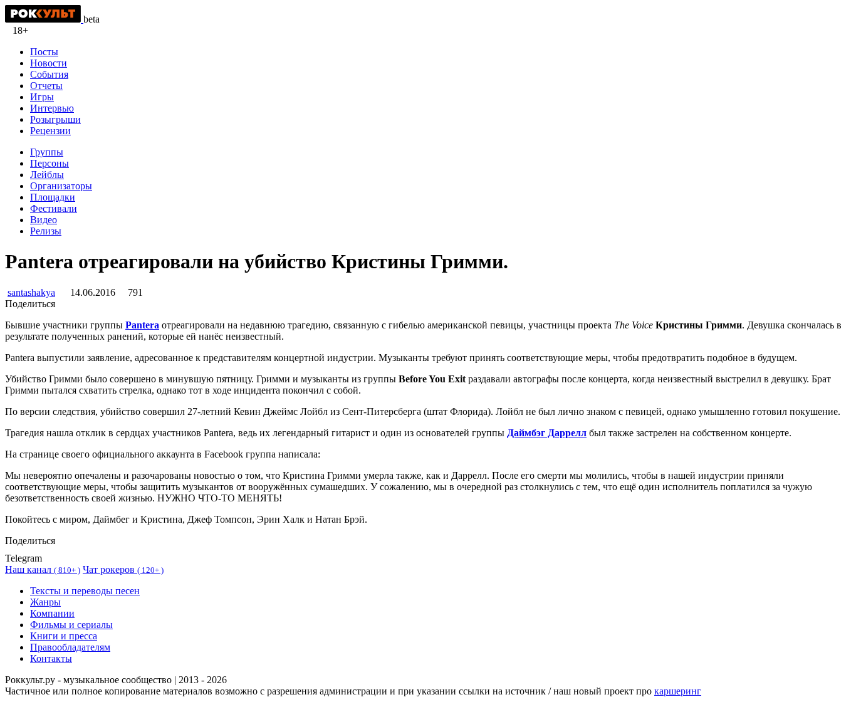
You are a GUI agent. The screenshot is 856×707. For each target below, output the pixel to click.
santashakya (31, 292)
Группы (46, 152)
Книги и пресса (63, 636)
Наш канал (42, 569)
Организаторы (61, 186)
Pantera (142, 325)
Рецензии (50, 130)
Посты (44, 51)
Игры (42, 97)
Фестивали (53, 208)
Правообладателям (70, 647)
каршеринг (677, 691)
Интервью (52, 108)
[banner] (44, 19)
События (49, 74)
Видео (43, 219)
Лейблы (47, 174)
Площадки (52, 197)
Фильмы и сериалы (71, 624)
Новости (48, 63)
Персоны (49, 163)
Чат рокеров (123, 569)
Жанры (45, 602)
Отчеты (46, 85)
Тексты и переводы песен (85, 590)
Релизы (45, 231)
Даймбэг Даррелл (547, 432)
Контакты (51, 658)
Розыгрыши (55, 119)
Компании (52, 613)
